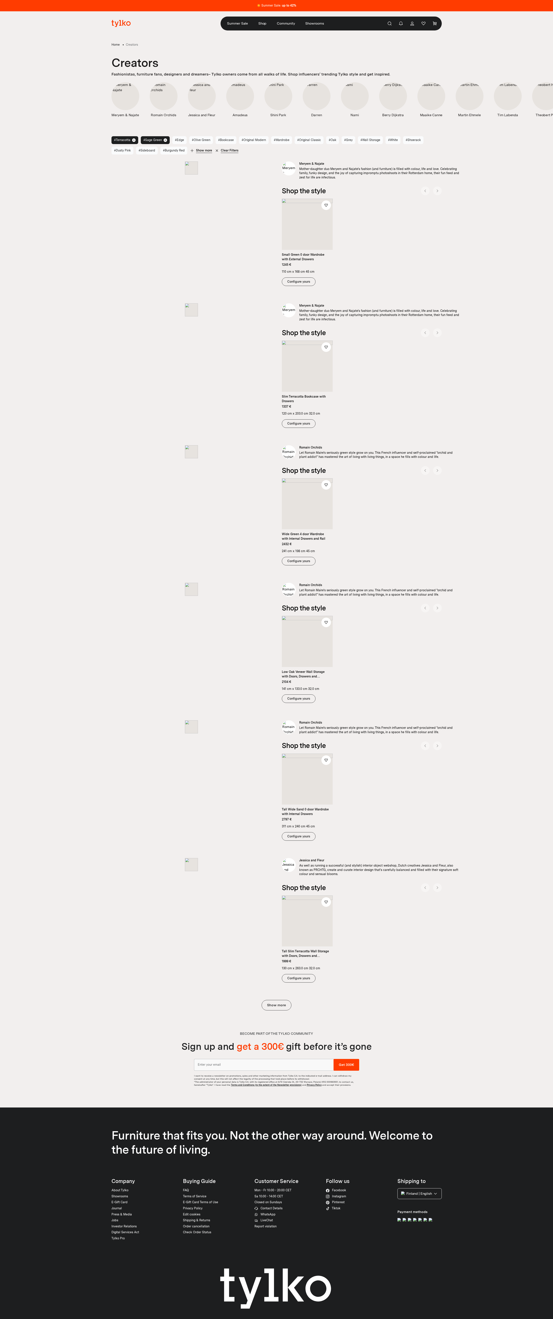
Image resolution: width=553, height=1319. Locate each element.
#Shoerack (413, 140)
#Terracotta (122, 140)
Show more (276, 1005)
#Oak (332, 140)
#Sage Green (152, 140)
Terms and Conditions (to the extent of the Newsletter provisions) (266, 1085)
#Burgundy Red (174, 150)
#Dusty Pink (122, 150)
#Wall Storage (370, 140)
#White (393, 140)
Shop (262, 23)
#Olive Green (201, 140)
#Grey (348, 140)
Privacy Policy (314, 1085)
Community (286, 23)
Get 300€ (346, 1065)
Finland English (419, 1193)
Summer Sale (237, 23)
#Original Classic (309, 140)
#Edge (179, 140)
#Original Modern (254, 140)
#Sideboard (147, 150)
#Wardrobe (281, 140)
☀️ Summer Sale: (276, 5)
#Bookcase (226, 140)
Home (115, 44)
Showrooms (314, 23)
